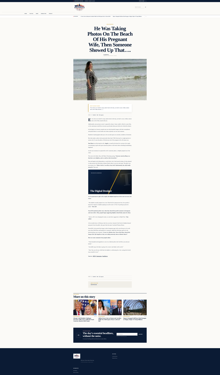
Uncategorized (110, 24)
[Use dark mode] (146, 1)
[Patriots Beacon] (79, 7)
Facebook (94, 276)
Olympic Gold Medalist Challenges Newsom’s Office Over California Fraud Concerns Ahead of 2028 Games (83, 320)
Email (97, 276)
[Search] (145, 7)
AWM (94, 256)
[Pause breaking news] (146, 16)
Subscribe (141, 334)
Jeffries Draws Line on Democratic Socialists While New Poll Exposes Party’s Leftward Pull (80, 16)
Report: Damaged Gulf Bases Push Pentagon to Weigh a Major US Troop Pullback (113, 16)
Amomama (99, 256)
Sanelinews (105, 256)
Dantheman (107, 54)
